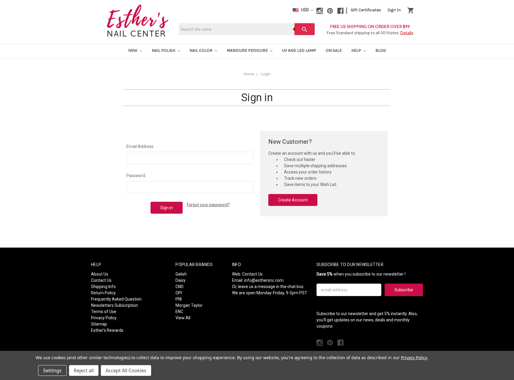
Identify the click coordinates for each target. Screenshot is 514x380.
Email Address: (140, 146)
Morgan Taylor (189, 305)
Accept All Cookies (126, 370)
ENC (179, 311)
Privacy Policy (104, 317)
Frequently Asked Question (116, 299)
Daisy (180, 280)
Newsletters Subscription (114, 305)
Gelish (181, 274)
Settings (52, 370)
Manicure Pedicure (248, 50)
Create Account (293, 200)
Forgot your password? (208, 204)
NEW (133, 50)
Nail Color (201, 50)
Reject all (84, 370)
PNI (178, 299)
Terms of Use (103, 311)
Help (356, 50)
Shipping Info (103, 286)
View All (182, 317)
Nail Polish (164, 50)
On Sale (334, 50)
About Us (99, 274)
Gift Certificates (366, 9)
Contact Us (101, 280)
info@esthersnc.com (263, 280)
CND (179, 286)
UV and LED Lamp (299, 50)
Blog (380, 50)
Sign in (394, 9)
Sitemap (99, 324)
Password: (136, 175)
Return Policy (103, 292)
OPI (178, 292)
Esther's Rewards (107, 330)
